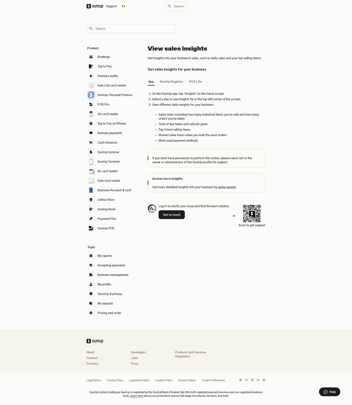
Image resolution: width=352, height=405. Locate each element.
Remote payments (110, 133)
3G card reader (108, 114)
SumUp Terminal (109, 161)
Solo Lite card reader (112, 85)
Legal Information (139, 380)
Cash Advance (107, 142)
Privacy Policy (115, 380)
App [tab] (151, 81)
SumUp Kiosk (106, 209)
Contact (92, 358)
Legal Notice (94, 380)
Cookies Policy (163, 380)
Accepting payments (111, 265)
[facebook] (240, 380)
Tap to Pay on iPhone (112, 123)
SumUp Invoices (108, 152)
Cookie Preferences (213, 380)
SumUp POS (106, 228)
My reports (105, 256)
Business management (113, 275)
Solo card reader (109, 180)
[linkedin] (264, 380)
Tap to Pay (105, 66)
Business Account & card (114, 190)
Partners (92, 363)
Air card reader (108, 171)
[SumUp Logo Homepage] (96, 6)
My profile (104, 284)
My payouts (105, 303)
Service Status (187, 380)
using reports (227, 187)
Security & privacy (110, 294)
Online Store (106, 199)
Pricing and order (109, 313)
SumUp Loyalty (108, 76)
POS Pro (103, 104)
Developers (138, 352)
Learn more (136, 395)
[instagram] (252, 380)
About (90, 352)
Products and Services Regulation (190, 354)
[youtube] (258, 380)
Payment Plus (107, 219)
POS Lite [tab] (195, 81)
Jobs (134, 358)
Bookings (104, 57)
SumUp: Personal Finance (115, 95)
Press (135, 363)
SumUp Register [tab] (171, 81)
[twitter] (246, 380)
